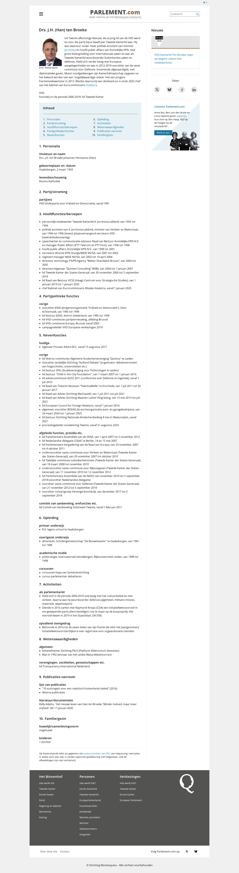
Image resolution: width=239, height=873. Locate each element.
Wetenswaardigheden (110, 127)
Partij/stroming (56, 123)
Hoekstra (91, 85)
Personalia (53, 119)
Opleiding (103, 119)
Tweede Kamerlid (89, 794)
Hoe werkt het (46, 783)
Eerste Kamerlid (88, 788)
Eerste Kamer (46, 794)
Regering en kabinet (50, 805)
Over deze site (48, 851)
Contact (65, 851)
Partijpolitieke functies (60, 131)
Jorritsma (70, 50)
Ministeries (45, 811)
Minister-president (90, 817)
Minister (84, 823)
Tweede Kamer (47, 788)
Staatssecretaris (88, 828)
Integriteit (85, 834)
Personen (87, 776)
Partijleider (86, 811)
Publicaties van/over (109, 131)
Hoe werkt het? (88, 783)
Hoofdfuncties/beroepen (62, 127)
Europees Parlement (131, 800)
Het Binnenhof (50, 776)
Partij (42, 800)
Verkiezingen (130, 776)
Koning (43, 817)
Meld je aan (163, 132)
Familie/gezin (105, 135)
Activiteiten (104, 123)
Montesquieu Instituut (126, 17)
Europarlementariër (90, 800)
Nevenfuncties (56, 135)
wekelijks (181, 116)
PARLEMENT (115, 12)
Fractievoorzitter (88, 805)
